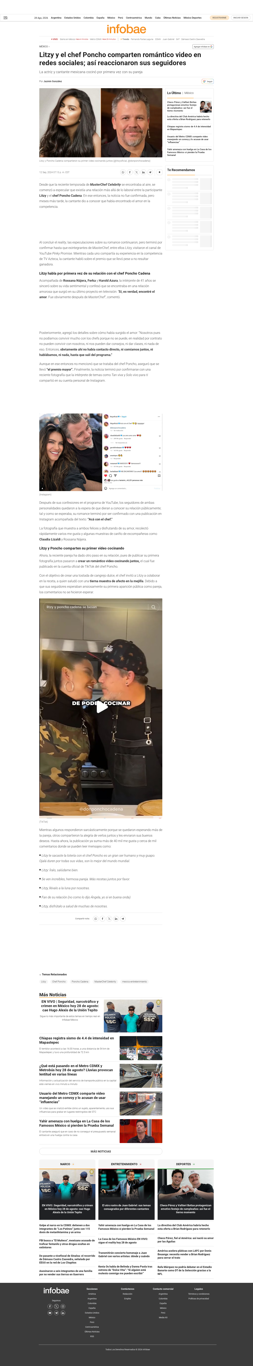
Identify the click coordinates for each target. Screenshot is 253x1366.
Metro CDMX (103, 39)
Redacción (127, 1294)
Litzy (43, 981)
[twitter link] (56, 1306)
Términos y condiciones (198, 1294)
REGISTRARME (219, 18)
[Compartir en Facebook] (130, 172)
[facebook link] (50, 1306)
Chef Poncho (59, 981)
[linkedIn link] (63, 1313)
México (111, 17)
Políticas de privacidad (198, 1298)
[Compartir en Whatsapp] (123, 172)
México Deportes (192, 17)
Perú (120, 17)
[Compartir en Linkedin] (143, 172)
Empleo (127, 1298)
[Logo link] (126, 28)
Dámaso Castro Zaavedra (193, 39)
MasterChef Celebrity (105, 981)
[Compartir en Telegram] (150, 172)
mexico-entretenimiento (134, 981)
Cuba (158, 17)
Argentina (56, 17)
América (92, 1294)
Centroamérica (134, 17)
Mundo (148, 17)
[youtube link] (50, 1313)
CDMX (158, 39)
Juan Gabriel (168, 39)
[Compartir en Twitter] (136, 172)
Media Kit (163, 1317)
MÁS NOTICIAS (101, 1151)
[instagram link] (63, 1306)
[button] (5, 17)
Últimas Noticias (172, 17)
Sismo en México (74, 39)
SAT (178, 39)
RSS (92, 1336)
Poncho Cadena (80, 981)
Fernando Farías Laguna (142, 39)
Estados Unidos (72, 17)
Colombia (89, 17)
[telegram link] (56, 1313)
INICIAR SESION (240, 18)
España (100, 17)
